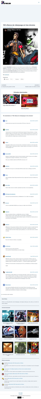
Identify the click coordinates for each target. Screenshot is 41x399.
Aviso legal (20, 392)
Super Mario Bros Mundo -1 (9, 105)
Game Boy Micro (25, 108)
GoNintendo (7, 74)
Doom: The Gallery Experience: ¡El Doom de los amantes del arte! (19, 368)
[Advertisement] (20, 12)
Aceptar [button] (19, 397)
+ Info (23, 397)
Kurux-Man (7, 185)
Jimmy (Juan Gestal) (8, 373)
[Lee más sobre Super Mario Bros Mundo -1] (11, 99)
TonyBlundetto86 (8, 272)
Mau (5, 368)
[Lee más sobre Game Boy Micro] (29, 100)
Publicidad (20, 394)
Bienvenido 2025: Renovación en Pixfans (15, 363)
